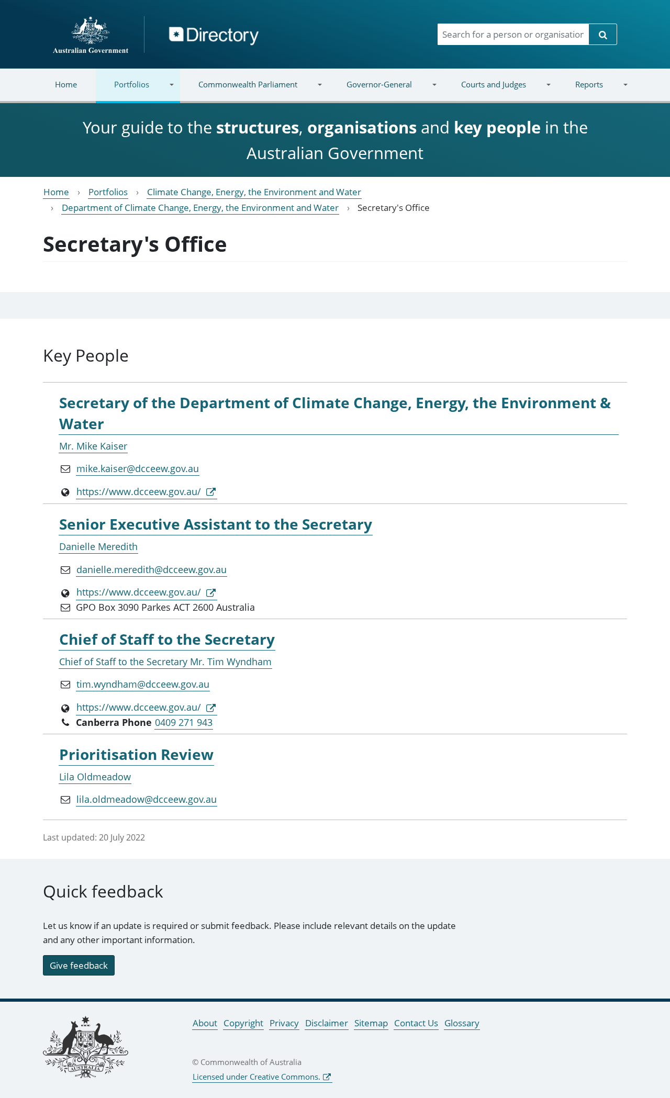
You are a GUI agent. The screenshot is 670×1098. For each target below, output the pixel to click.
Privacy (284, 1023)
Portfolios (122, 91)
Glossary (461, 1023)
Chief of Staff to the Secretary (167, 639)
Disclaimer (326, 1023)
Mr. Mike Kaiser (93, 446)
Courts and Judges (484, 91)
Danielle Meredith (98, 546)
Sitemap (371, 1023)
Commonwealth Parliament (238, 91)
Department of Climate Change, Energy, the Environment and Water (200, 207)
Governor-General (370, 91)
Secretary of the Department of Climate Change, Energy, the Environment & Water (335, 413)
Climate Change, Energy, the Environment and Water (254, 192)
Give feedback (79, 965)
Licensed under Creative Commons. (256, 1076)
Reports (579, 91)
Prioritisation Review (136, 754)
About (205, 1023)
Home (66, 84)
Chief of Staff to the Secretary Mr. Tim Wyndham (165, 661)
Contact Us (416, 1023)
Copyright (243, 1023)
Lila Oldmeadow (95, 776)
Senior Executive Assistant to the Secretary (215, 524)
